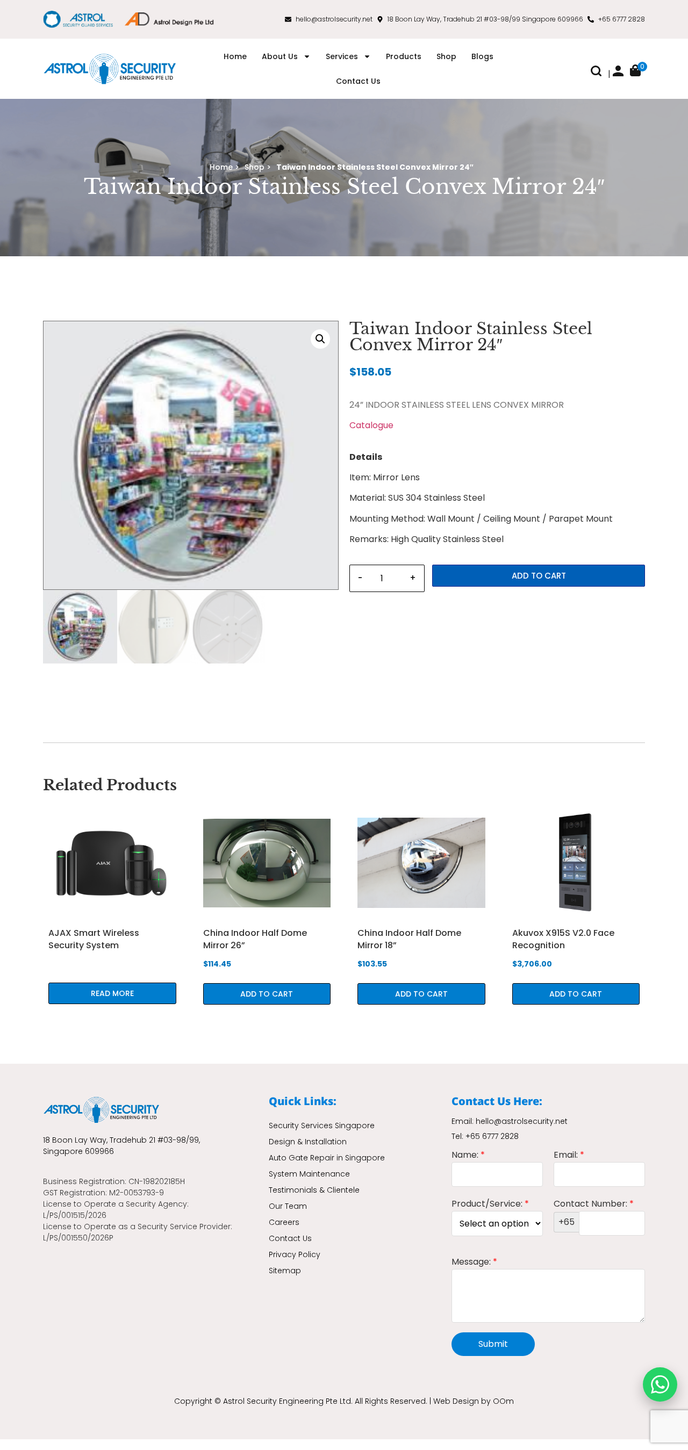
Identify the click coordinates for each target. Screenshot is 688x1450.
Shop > (258, 167)
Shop (446, 56)
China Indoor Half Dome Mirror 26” (255, 939)
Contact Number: (594, 1214)
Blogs (482, 56)
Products (403, 56)
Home (235, 56)
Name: (468, 1156)
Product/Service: (490, 1205)
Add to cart (539, 575)
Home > (224, 167)
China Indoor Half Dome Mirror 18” (409, 939)
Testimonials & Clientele (314, 1190)
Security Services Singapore (322, 1125)
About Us (280, 56)
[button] (596, 73)
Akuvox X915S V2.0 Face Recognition (563, 939)
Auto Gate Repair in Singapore (327, 1157)
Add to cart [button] (266, 994)
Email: (569, 1156)
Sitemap (285, 1270)
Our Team (288, 1206)
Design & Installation (308, 1141)
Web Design (456, 1401)
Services (342, 56)
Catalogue (371, 425)
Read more (112, 993)
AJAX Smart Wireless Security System (93, 939)
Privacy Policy (294, 1254)
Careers (284, 1222)
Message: (474, 1263)
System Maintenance (309, 1173)
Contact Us (358, 81)
